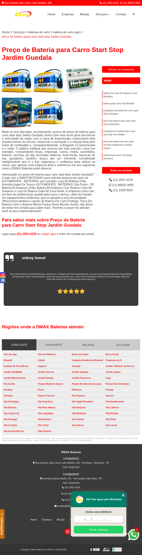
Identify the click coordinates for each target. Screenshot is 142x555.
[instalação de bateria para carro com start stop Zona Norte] (17, 113)
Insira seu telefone (98, 511)
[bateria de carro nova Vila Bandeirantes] (49, 113)
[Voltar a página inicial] (22, 14)
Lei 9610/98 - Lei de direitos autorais (76, 440)
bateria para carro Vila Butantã (118, 103)
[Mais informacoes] (134, 14)
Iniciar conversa (98, 529)
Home (51, 14)
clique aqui (48, 234)
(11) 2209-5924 (122, 190)
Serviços (101, 14)
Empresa (68, 14)
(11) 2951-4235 (110, 2)
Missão (84, 14)
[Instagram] (67, 531)
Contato (121, 14)
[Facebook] (3, 280)
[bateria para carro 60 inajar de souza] (49, 81)
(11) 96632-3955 (131, 2)
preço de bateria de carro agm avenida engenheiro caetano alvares (118, 145)
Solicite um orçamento (121, 69)
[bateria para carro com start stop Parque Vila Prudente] (17, 81)
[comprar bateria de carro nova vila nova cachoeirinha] (80, 81)
